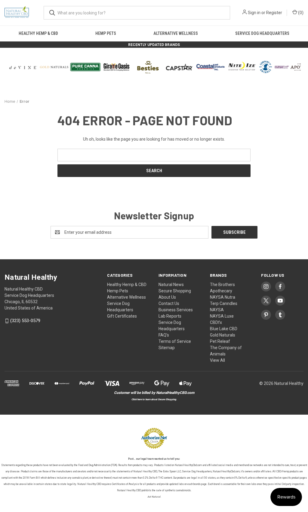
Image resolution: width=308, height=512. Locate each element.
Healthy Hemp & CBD (38, 33)
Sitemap (167, 347)
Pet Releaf (220, 341)
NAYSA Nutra (222, 297)
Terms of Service (175, 341)
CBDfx (216, 322)
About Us (167, 297)
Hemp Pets (105, 33)
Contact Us (169, 303)
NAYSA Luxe (222, 316)
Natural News (171, 284)
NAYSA (217, 309)
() (300, 12)
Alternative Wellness (175, 33)
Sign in (254, 12)
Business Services (176, 309)
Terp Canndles (223, 303)
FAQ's (164, 335)
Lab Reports (170, 316)
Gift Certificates (122, 316)
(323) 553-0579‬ (25, 321)
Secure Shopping (175, 290)
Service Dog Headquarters (262, 33)
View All (217, 360)
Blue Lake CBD (223, 328)
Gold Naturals (222, 335)
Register (274, 12)
